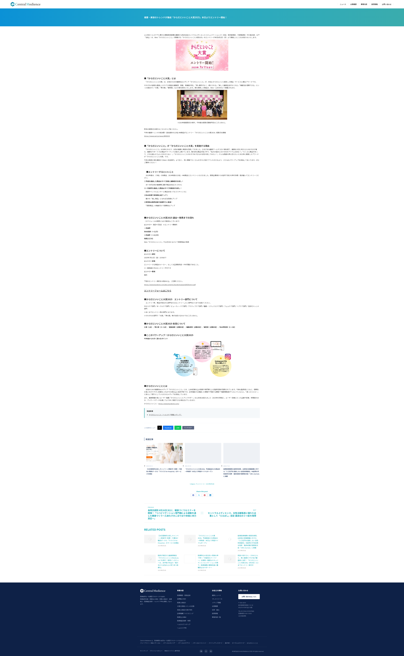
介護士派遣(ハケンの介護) (185, 606)
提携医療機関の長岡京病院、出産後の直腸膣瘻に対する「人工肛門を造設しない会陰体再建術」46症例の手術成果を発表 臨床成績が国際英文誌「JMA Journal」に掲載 (248, 541)
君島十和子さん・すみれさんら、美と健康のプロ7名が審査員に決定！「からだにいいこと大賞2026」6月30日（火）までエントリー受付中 (248, 560)
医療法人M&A (181, 617)
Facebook (168, 428)
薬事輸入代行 (181, 599)
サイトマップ (144, 651)
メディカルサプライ (184, 643)
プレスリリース (200, 484)
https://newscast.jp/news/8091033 (157, 136)
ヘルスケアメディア (183, 624)
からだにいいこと (252, 643)
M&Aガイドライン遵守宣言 (172, 651)
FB (201, 651)
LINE (177, 428)
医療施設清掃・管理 (183, 621)
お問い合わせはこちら (249, 596)
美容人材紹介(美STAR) (184, 610)
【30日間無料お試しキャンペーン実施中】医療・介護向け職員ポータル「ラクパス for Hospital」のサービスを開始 (168, 539)
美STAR (227, 643)
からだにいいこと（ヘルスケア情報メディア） (165, 415)
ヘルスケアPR (181, 628)
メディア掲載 (216, 602)
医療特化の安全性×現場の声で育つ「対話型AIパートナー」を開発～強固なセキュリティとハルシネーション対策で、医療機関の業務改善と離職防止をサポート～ (208, 561)
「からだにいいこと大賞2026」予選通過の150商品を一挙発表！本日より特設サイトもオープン (208, 539)
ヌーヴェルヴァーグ (238, 643)
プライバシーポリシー (156, 651)
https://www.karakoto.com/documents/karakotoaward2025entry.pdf (170, 285)
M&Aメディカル (155, 643)
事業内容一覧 (216, 617)
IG (210, 651)
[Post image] (150, 539)
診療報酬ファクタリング (185, 613)
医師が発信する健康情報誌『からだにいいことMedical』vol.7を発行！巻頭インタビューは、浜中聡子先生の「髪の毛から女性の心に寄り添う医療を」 (168, 561)
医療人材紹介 (181, 602)
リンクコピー (188, 427)
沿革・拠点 (215, 610)
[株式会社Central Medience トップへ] (152, 594)
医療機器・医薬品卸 (183, 595)
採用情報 (215, 613)
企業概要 (215, 606)
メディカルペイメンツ (199, 643)
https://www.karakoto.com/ (168, 404)
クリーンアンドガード (215, 643)
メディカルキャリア (169, 643)
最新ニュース (216, 595)
